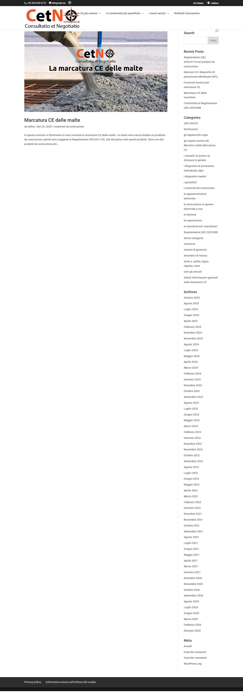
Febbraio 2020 (192, 624)
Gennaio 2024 (192, 379)
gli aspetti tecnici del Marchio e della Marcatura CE (199, 145)
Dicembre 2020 (193, 578)
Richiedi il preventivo (187, 13)
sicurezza (189, 243)
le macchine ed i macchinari (200, 226)
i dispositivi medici (195, 176)
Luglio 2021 (191, 542)
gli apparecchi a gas (196, 134)
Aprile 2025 (191, 321)
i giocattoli (190, 182)
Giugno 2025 (191, 315)
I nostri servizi (157, 13)
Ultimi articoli (72, 21)
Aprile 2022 (191, 490)
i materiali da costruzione (68, 126)
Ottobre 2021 (192, 525)
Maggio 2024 (192, 356)
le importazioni (193, 220)
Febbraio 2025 (192, 326)
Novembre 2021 (193, 519)
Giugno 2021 (191, 548)
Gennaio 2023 (192, 437)
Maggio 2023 (192, 420)
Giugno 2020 (191, 613)
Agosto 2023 (191, 402)
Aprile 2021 (191, 560)
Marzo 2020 (191, 619)
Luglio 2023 (191, 408)
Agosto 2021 (191, 537)
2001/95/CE (191, 123)
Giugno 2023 (191, 414)
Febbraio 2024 (192, 373)
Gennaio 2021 (192, 572)
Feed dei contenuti (195, 652)
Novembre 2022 (193, 449)
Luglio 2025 (191, 309)
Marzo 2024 (191, 367)
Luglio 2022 (191, 472)
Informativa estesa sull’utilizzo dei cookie (71, 682)
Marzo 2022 (191, 496)
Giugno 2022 (191, 478)
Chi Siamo (198, 3)
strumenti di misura (195, 255)
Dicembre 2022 (193, 443)
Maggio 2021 (192, 554)
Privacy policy (32, 682)
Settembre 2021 (193, 531)
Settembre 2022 (193, 461)
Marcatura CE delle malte (52, 120)
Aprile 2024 (191, 361)
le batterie (190, 214)
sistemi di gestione (195, 249)
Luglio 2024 (191, 350)
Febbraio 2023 (192, 432)
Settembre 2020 (193, 595)
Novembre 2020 (193, 583)
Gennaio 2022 (192, 507)
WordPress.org (193, 663)
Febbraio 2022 (192, 502)
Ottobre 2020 (192, 589)
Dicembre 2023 (193, 385)
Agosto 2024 (191, 344)
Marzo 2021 (191, 566)
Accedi (188, 646)
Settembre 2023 (193, 396)
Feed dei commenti (195, 657)
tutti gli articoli (193, 271)
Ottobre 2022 (192, 455)
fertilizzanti (191, 129)
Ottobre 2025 (192, 297)
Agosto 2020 (191, 601)
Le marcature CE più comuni (80, 13)
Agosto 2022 (191, 467)
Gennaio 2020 (192, 630)
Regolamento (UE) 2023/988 (201, 232)
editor (31, 126)
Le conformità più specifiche (123, 13)
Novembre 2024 (193, 338)
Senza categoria (193, 238)
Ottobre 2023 (192, 391)
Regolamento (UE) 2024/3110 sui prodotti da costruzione (199, 62)
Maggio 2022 (192, 484)
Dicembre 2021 (193, 513)
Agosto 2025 (191, 303)
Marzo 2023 (191, 426)
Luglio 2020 (191, 607)
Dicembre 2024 (193, 332)
